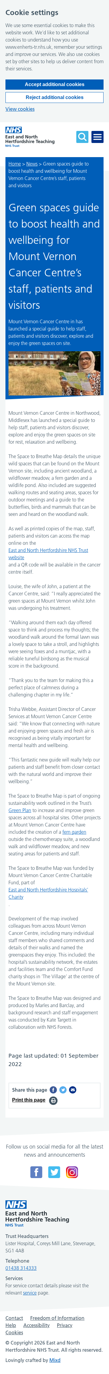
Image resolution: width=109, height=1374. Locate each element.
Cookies (14, 1332)
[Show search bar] (82, 137)
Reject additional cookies (55, 97)
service (30, 1293)
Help (10, 1325)
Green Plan (19, 810)
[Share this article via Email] (72, 1089)
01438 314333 (21, 1268)
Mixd (55, 1360)
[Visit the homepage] (29, 137)
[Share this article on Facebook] (53, 1089)
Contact (14, 1318)
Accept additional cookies (54, 84)
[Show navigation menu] (97, 137)
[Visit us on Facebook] (36, 1172)
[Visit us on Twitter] (54, 1172)
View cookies (20, 109)
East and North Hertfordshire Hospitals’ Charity (48, 893)
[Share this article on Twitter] (63, 1089)
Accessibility (36, 1325)
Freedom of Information (57, 1318)
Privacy (64, 1325)
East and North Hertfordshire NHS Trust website (48, 553)
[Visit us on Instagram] (72, 1172)
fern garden (74, 832)
